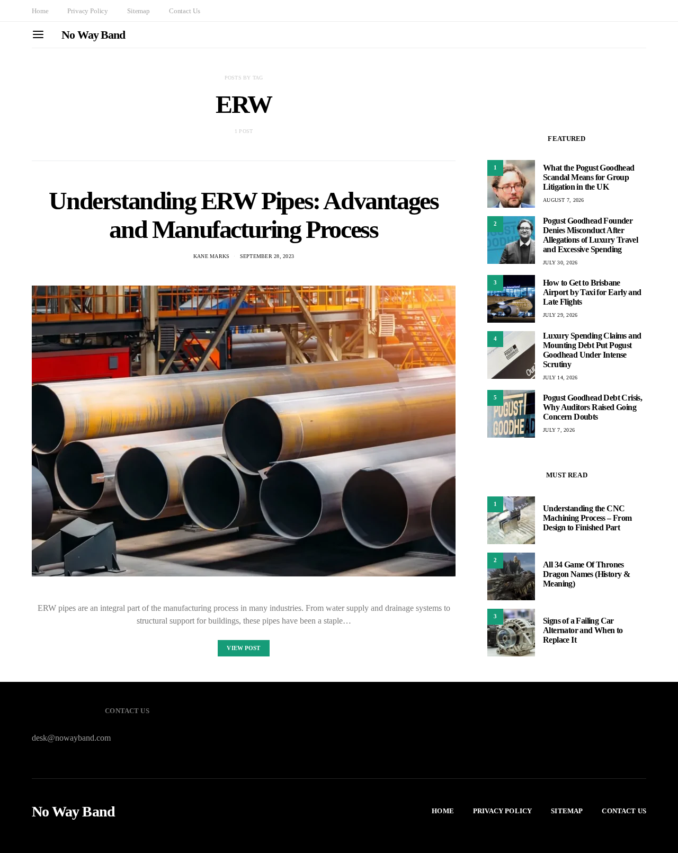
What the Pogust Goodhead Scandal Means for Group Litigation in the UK (589, 177)
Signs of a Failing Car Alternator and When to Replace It (583, 630)
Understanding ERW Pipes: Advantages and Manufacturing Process (243, 214)
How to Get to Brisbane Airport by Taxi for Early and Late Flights (592, 292)
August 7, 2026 (563, 200)
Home (40, 11)
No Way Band (93, 34)
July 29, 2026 (560, 315)
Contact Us (184, 11)
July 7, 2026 (559, 430)
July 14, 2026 (560, 377)
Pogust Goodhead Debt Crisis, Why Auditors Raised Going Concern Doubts (592, 407)
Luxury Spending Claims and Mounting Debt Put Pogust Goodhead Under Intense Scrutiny (592, 350)
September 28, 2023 (267, 256)
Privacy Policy (87, 11)
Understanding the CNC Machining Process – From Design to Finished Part (587, 518)
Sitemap (138, 11)
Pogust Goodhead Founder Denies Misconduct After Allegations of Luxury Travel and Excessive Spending (590, 235)
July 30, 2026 (560, 262)
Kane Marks (211, 256)
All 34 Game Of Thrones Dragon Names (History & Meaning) (586, 574)
